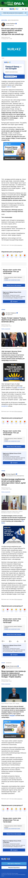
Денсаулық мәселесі (13, 20)
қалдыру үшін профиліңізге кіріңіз (12, 279)
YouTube (20, 387)
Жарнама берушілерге (14, 867)
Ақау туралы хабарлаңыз (14, 863)
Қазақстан (8, 662)
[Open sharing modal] (18, 641)
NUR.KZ (9, 87)
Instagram (15, 301)
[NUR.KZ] (14, 9)
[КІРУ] (25, 9)
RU (23, 9)
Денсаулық (4, 20)
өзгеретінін (4, 406)
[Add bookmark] (25, 641)
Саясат (3, 662)
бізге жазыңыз (18, 245)
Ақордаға (12, 715)
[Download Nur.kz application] (14, 3)
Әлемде (3, 309)
